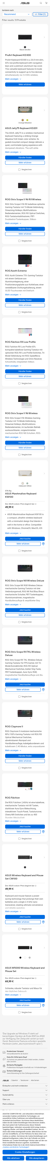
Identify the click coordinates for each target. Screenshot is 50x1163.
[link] (25, 3)
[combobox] (17, 14)
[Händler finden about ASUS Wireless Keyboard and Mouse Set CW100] (43, 922)
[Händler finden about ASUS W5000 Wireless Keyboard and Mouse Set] (43, 1005)
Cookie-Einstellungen (25, 1152)
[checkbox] (25, 170)
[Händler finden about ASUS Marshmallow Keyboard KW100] (43, 544)
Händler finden (25, 157)
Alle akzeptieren (36, 1158)
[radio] (25, 47)
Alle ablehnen (13, 1158)
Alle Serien (35, 1080)
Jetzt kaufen (25, 538)
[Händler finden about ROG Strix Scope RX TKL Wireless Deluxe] (43, 690)
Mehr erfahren (25, 84)
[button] (4, 3)
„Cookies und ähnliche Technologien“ (16, 1147)
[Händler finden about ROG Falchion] (43, 832)
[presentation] (28, 14)
